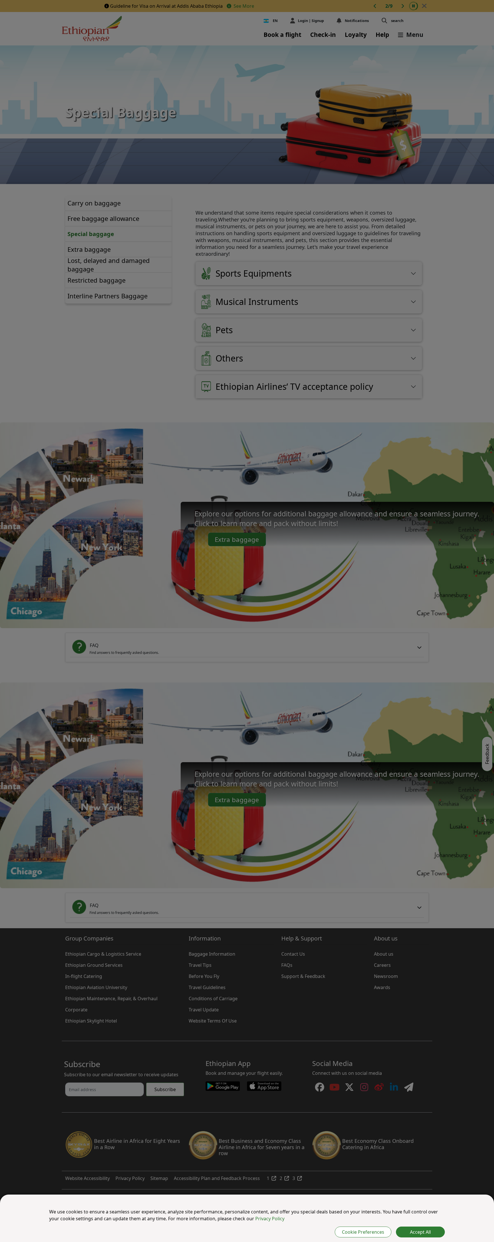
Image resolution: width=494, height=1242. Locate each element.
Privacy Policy (269, 1218)
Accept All (420, 1232)
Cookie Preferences (363, 1232)
